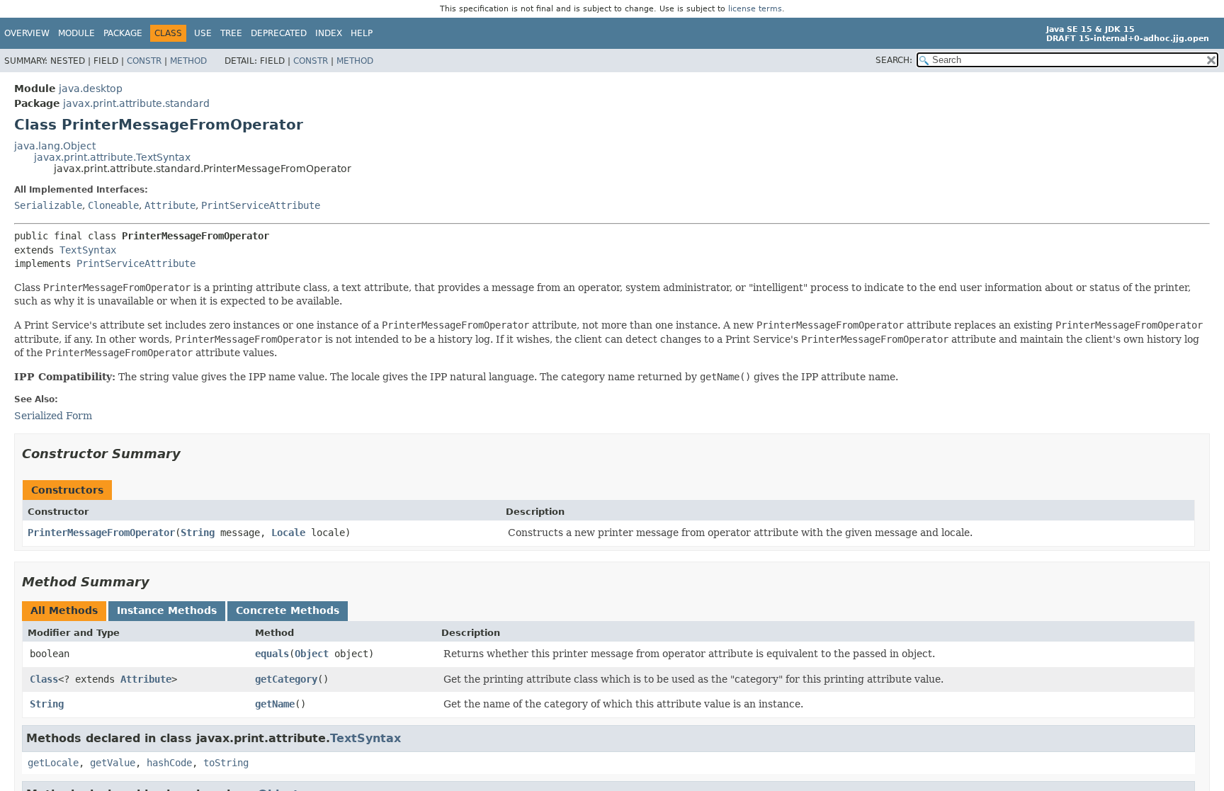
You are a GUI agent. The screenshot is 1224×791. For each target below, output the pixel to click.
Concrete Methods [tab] (287, 610)
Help (362, 33)
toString (226, 762)
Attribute (170, 205)
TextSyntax (88, 250)
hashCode (169, 762)
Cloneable (113, 205)
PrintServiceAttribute (260, 205)
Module (76, 33)
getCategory (286, 679)
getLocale (53, 762)
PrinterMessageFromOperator (101, 532)
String (198, 532)
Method (188, 61)
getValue (112, 762)
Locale (288, 532)
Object (312, 653)
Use (203, 33)
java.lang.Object (55, 146)
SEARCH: (894, 60)
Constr (144, 61)
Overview (27, 33)
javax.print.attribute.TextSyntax (112, 157)
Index (328, 33)
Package (122, 33)
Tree (231, 33)
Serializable (48, 205)
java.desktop (91, 88)
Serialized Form (53, 415)
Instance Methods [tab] (167, 610)
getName (275, 704)
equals (272, 653)
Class (44, 679)
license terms (755, 8)
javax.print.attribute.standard (136, 103)
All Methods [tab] (64, 610)
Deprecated (279, 33)
